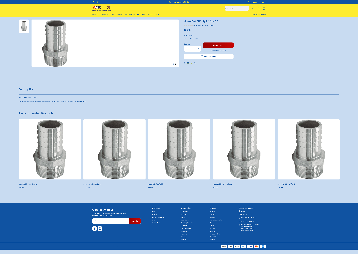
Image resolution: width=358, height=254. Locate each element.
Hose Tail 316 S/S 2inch (92, 184)
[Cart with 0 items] (263, 8)
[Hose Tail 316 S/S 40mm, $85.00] (50, 149)
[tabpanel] (24, 26)
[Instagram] (97, 2)
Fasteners (184, 234)
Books (183, 217)
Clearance (184, 212)
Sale (112, 14)
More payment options (218, 50)
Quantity (187, 44)
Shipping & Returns (247, 221)
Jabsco (212, 217)
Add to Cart (49, 175)
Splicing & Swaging (132, 14)
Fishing (183, 237)
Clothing (184, 226)
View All (212, 240)
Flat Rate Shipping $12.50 (179, 2)
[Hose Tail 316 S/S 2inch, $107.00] (114, 149)
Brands (119, 14)
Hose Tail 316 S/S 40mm (28, 184)
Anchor (183, 214)
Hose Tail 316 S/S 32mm (157, 184)
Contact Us (152, 14)
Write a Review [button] (209, 26)
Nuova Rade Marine (216, 220)
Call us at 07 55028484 (248, 218)
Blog (143, 14)
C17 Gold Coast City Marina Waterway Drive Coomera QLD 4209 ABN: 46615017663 (250, 227)
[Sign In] (258, 8)
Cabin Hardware (186, 220)
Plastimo (213, 228)
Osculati (212, 214)
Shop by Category (99, 14)
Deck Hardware (186, 228)
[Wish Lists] (253, 8)
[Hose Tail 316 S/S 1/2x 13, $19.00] (309, 149)
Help (262, 2)
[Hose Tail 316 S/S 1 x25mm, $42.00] (244, 149)
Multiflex (212, 231)
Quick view (73, 125)
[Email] (188, 63)
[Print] (191, 63)
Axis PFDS (213, 237)
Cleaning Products (187, 223)
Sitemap (115, 246)
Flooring (183, 240)
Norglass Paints (215, 234)
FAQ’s (243, 211)
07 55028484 (261, 14)
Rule (211, 223)
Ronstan (212, 212)
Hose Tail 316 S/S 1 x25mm (222, 184)
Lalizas (212, 226)
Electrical (184, 231)
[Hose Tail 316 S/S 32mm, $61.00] (179, 149)
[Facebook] (93, 2)
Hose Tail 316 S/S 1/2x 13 (286, 184)
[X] (195, 63)
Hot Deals (254, 2)
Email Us (244, 214)
